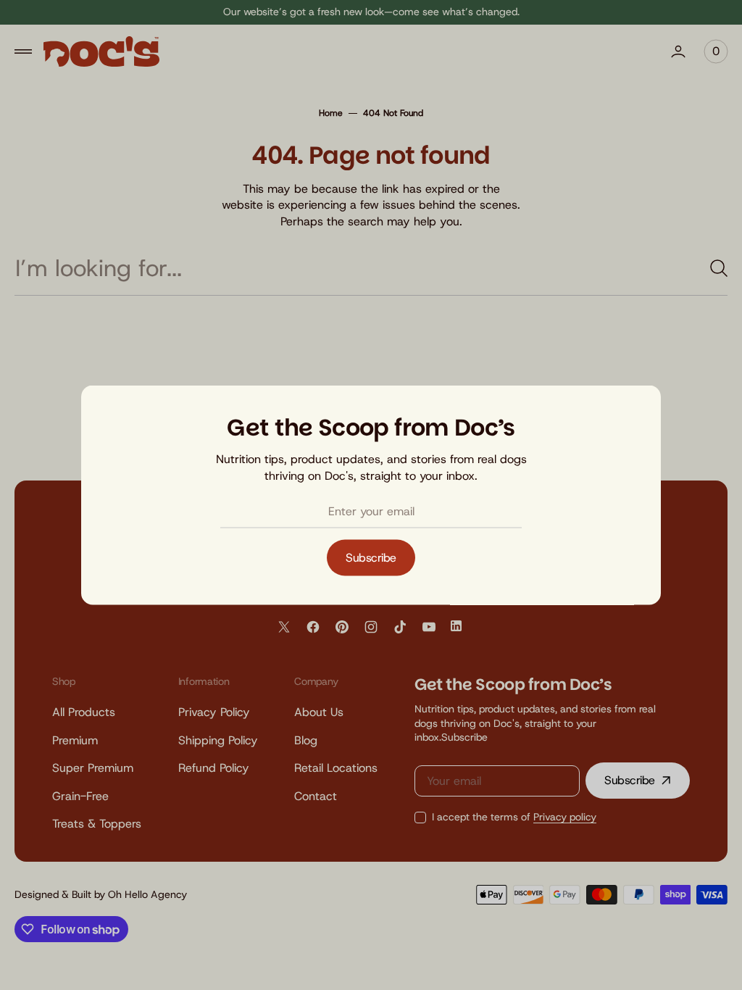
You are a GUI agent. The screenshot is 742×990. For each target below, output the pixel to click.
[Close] (635, 407)
